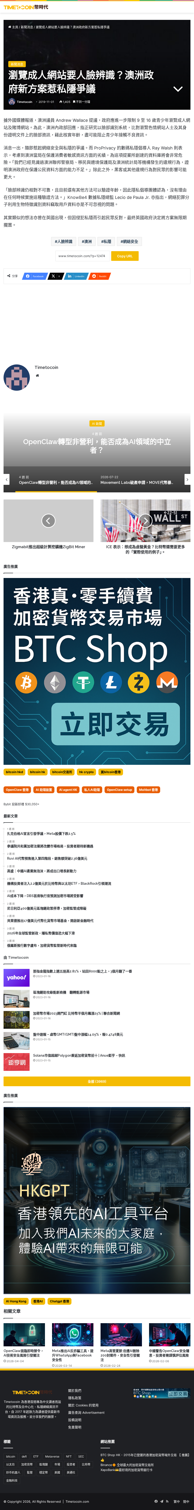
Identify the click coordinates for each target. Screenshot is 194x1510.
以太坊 (10, 1464)
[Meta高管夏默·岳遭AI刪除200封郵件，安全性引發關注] (121, 1335)
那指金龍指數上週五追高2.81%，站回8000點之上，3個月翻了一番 (82, 971)
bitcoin (10, 1456)
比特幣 (86, 1464)
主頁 (14, 27)
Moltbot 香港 (148, 790)
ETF (36, 1456)
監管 (30, 1472)
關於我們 (74, 1390)
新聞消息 (27, 27)
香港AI (38, 1301)
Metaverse (52, 1456)
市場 (57, 1464)
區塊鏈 (43, 1464)
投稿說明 (74, 1420)
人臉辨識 (64, 241)
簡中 (186, 1501)
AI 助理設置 (44, 790)
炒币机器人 (13, 1472)
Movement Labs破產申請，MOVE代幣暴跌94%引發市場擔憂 (97, 445)
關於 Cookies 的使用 (83, 1405)
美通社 (71, 1472)
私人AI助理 (92, 790)
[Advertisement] (97, 324)
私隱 (107, 241)
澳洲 (88, 241)
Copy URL (125, 256)
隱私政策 (74, 1398)
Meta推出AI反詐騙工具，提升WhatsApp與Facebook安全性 (72, 1355)
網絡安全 (130, 241)
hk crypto (86, 772)
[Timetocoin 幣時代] (26, 6)
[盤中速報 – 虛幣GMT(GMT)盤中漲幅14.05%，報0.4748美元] (17, 1041)
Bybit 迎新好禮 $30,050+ (22, 804)
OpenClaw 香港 (17, 790)
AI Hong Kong (16, 1301)
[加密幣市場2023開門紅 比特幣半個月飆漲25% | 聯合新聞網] (17, 1020)
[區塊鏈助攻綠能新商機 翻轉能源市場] (17, 999)
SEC (81, 1456)
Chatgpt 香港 (59, 1301)
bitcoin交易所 (62, 772)
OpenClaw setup (119, 790)
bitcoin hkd (14, 772)
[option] (97, 445)
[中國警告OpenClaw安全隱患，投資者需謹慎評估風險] (169, 1335)
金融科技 (12, 1480)
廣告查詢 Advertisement (87, 1412)
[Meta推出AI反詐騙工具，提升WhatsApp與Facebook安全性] (72, 1335)
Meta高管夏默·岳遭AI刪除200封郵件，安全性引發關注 (120, 1355)
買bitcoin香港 (111, 772)
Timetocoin (24, 102)
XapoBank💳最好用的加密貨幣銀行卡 (127, 1470)
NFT (69, 1456)
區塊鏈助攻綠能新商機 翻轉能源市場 (61, 992)
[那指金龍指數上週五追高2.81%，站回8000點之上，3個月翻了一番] (17, 978)
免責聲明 (74, 1427)
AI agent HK (68, 790)
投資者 (71, 1464)
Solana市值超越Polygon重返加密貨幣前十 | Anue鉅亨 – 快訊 (79, 1055)
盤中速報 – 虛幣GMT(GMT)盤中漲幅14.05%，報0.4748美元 (78, 1034)
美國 (57, 1472)
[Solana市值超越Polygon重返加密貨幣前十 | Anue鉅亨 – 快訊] (17, 1062)
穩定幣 (43, 1472)
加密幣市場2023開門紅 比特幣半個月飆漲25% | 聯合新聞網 (76, 1013)
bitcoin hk (37, 772)
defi (24, 1456)
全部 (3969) (97, 1081)
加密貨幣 (27, 1464)
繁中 (177, 1501)
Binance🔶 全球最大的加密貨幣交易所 (127, 1465)
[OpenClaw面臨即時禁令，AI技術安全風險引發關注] (24, 1335)
